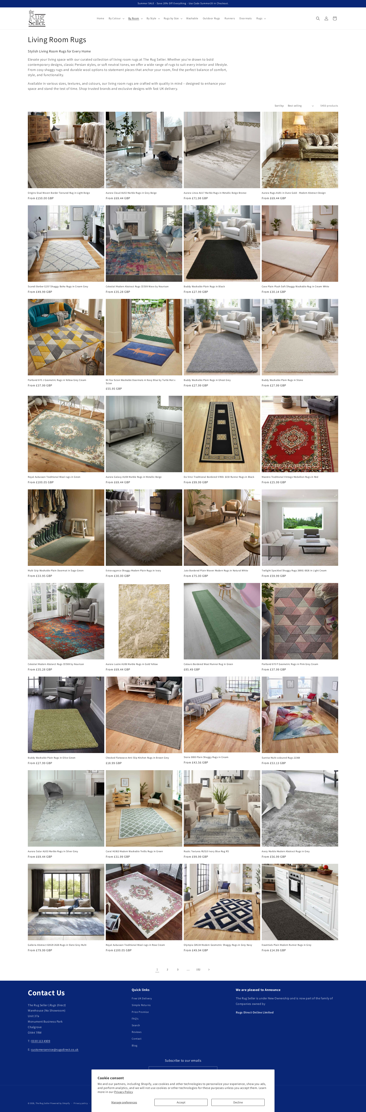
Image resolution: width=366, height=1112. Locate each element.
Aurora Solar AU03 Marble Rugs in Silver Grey (53, 851)
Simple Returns (141, 1005)
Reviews (136, 1032)
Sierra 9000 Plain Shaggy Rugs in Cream (206, 757)
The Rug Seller (43, 1103)
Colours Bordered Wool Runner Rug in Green (208, 664)
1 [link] (157, 969)
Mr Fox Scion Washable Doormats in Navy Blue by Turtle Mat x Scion (140, 382)
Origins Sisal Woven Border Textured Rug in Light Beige (59, 192)
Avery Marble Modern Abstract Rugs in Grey (286, 851)
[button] (116, 18)
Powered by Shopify (60, 1103)
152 (198, 969)
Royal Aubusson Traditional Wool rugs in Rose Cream (135, 945)
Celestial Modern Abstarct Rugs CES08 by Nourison (56, 664)
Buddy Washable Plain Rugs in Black (204, 286)
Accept (181, 1102)
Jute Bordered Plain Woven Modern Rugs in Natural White (216, 570)
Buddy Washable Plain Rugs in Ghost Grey (207, 380)
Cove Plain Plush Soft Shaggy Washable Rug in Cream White (295, 286)
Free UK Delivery (142, 998)
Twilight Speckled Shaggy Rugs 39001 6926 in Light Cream (294, 570)
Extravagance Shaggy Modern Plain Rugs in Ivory (133, 570)
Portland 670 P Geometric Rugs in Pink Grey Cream (290, 664)
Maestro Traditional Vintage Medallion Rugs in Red (290, 477)
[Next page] (209, 969)
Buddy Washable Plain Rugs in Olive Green (51, 757)
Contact (136, 1039)
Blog (134, 1045)
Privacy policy (81, 1103)
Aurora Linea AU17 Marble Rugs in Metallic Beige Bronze (215, 192)
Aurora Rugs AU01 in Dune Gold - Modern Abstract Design (294, 192)
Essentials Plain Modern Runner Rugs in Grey (286, 945)
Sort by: (279, 105)
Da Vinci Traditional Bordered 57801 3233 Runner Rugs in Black (219, 477)
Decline (238, 1102)
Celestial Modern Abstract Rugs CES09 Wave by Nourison (137, 286)
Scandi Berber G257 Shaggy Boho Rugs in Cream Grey (58, 286)
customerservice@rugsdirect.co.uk (55, 1050)
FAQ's (135, 1018)
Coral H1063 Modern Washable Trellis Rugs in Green (134, 851)
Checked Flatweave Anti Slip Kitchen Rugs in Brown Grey (137, 757)
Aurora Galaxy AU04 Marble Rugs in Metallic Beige (134, 477)
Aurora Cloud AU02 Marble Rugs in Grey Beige (131, 192)
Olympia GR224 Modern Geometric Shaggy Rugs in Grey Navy (218, 945)
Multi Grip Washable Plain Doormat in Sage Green (55, 570)
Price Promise (140, 1012)
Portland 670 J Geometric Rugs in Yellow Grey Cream (57, 380)
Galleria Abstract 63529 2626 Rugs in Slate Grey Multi (57, 945)
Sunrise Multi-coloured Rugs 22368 (281, 757)
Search (136, 1025)
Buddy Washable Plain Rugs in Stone (282, 380)
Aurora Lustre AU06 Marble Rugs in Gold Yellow (132, 664)
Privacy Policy (123, 1092)
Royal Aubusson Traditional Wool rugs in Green (54, 477)
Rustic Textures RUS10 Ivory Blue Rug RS (206, 851)
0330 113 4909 (40, 1041)
